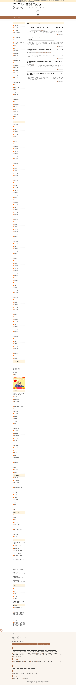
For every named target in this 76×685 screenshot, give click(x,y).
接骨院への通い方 (16, 673)
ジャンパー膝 (16, 485)
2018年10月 (16, 258)
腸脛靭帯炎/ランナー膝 (18, 487)
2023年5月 (16, 124)
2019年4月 (16, 243)
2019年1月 (16, 251)
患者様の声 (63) (17, 67)
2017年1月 (16, 309)
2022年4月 (16, 156)
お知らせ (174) (16, 25)
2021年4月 (16, 185)
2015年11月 (16, 343)
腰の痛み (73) (16, 99)
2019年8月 (16, 234)
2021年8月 (16, 175)
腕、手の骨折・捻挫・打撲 (18, 553)
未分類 (33, 64)
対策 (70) (15, 62)
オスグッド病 (16, 482)
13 (13, 368)
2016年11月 (16, 314)
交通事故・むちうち (17, 545)
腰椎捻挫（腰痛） (17, 548)
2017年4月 (16, 302)
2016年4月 (16, 331)
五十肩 (15, 460)
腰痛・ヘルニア (16, 401)
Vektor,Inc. (43, 682)
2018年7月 (16, 265)
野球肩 (15, 504)
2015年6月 (16, 355)
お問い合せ (16, 598)
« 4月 (13, 372)
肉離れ (15, 502)
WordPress (33, 682)
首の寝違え (16, 469)
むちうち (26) (16, 27)
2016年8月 (16, 321)
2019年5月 (16, 241)
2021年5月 (16, 182)
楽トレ (25, 668)
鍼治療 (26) (16, 111)
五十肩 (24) (16, 48)
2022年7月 (16, 148)
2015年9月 (16, 348)
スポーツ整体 (16, 477)
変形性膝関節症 (16, 445)
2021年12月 (16, 165)
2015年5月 (16, 358)
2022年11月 (16, 139)
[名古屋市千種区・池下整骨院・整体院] (23, 3)
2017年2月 (16, 307)
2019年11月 (16, 226)
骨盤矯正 (15, 396)
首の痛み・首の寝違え (52, 650)
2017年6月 (16, 297)
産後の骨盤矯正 (16, 399)
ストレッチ (16, 534)
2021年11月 (16, 168)
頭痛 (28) (15, 116)
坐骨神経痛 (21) (17, 60)
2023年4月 (16, 126)
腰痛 (15, 467)
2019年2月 (16, 248)
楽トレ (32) (16, 77)
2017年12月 (16, 282)
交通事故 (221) (16, 50)
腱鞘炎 (15, 455)
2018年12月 (16, 253)
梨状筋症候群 (16, 435)
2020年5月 (16, 212)
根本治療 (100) (16, 75)
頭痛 (15, 404)
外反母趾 (15, 440)
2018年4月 (16, 273)
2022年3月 (16, 158)
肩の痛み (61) (16, 94)
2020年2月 (16, 219)
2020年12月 (16, 195)
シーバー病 (16, 438)
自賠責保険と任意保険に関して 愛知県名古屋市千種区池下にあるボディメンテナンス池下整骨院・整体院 (19, 619)
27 (13, 370)
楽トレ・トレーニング (18, 529)
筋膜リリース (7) (17, 87)
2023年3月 (16, 129)
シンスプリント (49, 661)
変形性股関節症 (55, 653)
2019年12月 (16, 224)
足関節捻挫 (16, 497)
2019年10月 (16, 229)
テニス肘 (15, 492)
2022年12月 (16, 136)
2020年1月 (16, 221)
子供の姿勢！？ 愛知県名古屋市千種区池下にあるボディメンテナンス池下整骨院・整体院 (19, 613)
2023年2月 (16, 131)
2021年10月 (16, 170)
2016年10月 (16, 316)
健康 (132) (16, 55)
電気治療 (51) (16, 114)
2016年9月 (16, 319)
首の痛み (15, 472)
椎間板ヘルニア (16, 462)
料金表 (38, 14)
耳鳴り (15, 423)
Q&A (15, 593)
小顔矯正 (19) (16, 65)
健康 (44, 30)
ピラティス (16, 522)
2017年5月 (16, 299)
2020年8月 (16, 204)
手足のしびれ (16, 452)
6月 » (16, 372)
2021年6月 (16, 180)
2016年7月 (16, 324)
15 (15, 368)
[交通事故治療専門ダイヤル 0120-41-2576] (19, 563)
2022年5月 (16, 153)
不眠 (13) (15, 45)
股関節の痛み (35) (17, 92)
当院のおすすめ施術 (44, 644)
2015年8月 (16, 351)
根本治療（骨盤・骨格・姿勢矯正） (19, 650)
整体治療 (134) (16, 70)
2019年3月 (16, 246)
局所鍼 (14, 668)
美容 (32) (15, 89)
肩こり (58, 654)
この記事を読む (60, 34)
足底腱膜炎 (16, 499)
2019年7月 (16, 236)
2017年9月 (16, 290)
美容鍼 (15, 519)
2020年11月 (16, 197)
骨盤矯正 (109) (16, 118)
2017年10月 (16, 287)
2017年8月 (16, 292)
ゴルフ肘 (15, 494)
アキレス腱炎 (16, 480)
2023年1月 (16, 134)
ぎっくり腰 (16, 411)
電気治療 (49, 52)
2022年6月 (16, 151)
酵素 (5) (15, 109)
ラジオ (29, 668)
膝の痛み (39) (16, 101)
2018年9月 (16, 260)
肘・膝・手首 (26, 651)
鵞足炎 (15, 509)
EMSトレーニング (17, 524)
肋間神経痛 (16, 416)
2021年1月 (16, 192)
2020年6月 (16, 209)
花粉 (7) (15, 106)
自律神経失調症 (16, 457)
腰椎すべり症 (16, 428)
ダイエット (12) (17, 32)
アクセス (38, 15)
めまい (15, 450)
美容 (15, 527)
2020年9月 (16, 202)
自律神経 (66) (16, 104)
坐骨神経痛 (16, 413)
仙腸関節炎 (16, 433)
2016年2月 (16, 336)
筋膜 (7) (15, 84)
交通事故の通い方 (38, 11)
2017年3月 (16, 304)
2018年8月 (16, 263)
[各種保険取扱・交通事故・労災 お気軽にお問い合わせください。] (25, 4)
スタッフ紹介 (16, 588)
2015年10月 (16, 346)
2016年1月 (16, 338)
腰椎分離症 (16, 430)
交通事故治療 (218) (17, 53)
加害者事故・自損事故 (18, 555)
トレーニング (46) (17, 35)
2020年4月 (16, 214)
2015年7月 (16, 353)
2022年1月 (16, 163)
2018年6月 (16, 268)
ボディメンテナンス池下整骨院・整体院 (37, 30)
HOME (15, 374)
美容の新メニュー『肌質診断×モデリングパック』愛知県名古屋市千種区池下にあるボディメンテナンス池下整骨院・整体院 (19, 624)
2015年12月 (16, 341)
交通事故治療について (18, 607)
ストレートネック (16, 653)
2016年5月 (16, 329)
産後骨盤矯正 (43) (17, 82)
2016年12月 (16, 312)
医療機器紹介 (16, 536)
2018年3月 (16, 275)
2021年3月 (16, 187)
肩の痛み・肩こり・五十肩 (18, 406)
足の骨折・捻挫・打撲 (18, 550)
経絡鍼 (15, 517)
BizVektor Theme (38, 682)
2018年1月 (16, 280)
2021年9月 (16, 173)
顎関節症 (15, 418)
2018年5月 (16, 270)
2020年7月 (16, 207)
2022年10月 (16, 141)
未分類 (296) (16, 72)
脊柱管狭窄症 (16, 447)
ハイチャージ (33, 52)
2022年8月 (16, 146)
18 (18, 368)
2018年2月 (16, 277)
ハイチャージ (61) (17, 37)
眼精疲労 (15, 421)
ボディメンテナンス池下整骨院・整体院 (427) (18, 43)
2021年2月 (16, 190)
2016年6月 (16, 326)
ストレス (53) (16, 30)
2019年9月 (16, 231)
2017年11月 (16, 285)
